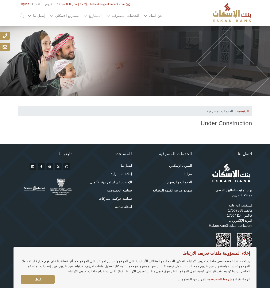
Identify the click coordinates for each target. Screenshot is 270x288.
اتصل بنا (126, 165)
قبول (38, 279)
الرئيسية (243, 111)
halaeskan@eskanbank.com (107, 4)
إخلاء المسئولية (121, 174)
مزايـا (188, 174)
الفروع (49, 4)
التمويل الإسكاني (180, 165)
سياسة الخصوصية (119, 190)
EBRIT (37, 4)
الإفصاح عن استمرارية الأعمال (111, 182)
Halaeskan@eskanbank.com (230, 225)
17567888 (235, 210)
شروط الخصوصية (219, 279)
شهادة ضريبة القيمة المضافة (172, 190)
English (24, 3)
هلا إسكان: (70, 4)
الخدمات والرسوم (179, 182)
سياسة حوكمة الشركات (115, 198)
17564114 (234, 215)
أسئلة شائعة (123, 207)
